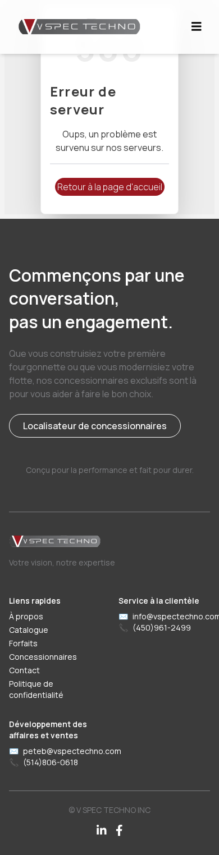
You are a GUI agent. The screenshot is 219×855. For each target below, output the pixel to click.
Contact (24, 670)
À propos (26, 616)
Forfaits (23, 643)
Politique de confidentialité (36, 689)
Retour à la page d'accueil (109, 187)
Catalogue (28, 629)
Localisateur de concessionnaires (95, 426)
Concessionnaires (43, 656)
